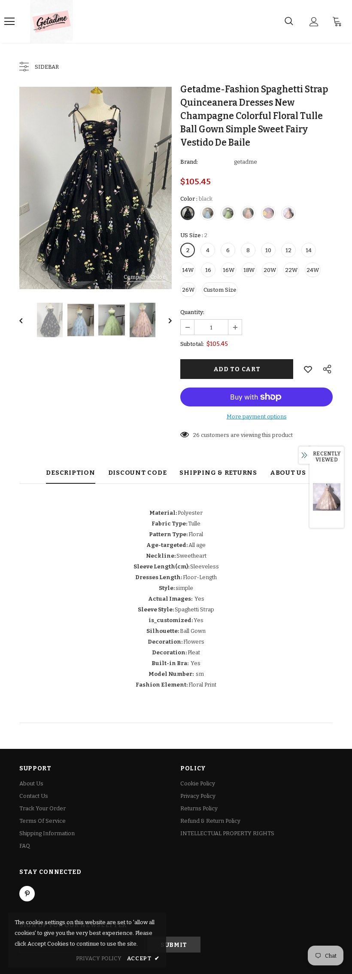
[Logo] (51, 21)
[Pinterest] (27, 893)
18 (196, 435)
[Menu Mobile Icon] (9, 21)
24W (312, 270)
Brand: (189, 162)
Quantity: (192, 312)
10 (268, 250)
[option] (95, 188)
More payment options (257, 416)
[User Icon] (314, 21)
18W (249, 270)
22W (291, 270)
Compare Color (144, 277)
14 (309, 250)
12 (288, 250)
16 (208, 270)
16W (228, 270)
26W (188, 290)
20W (270, 270)
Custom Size (219, 290)
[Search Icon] (289, 21)
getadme (245, 162)
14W (188, 270)
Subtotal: (192, 344)
